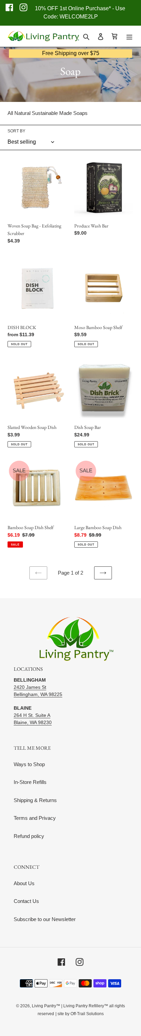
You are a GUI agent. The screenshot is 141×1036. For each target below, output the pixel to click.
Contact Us (26, 901)
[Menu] (129, 36)
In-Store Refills (30, 782)
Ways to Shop (29, 764)
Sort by (16, 131)
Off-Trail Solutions (87, 1013)
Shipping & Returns (35, 800)
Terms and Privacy (35, 818)
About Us (24, 883)
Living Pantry (44, 1006)
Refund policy (29, 836)
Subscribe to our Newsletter (45, 919)
